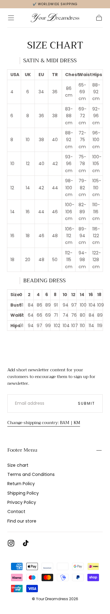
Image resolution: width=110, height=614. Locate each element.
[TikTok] (25, 543)
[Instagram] (11, 543)
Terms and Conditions (31, 474)
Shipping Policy (23, 493)
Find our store (21, 521)
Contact (16, 511)
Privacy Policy (21, 502)
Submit (86, 403)
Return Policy (21, 484)
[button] (11, 17)
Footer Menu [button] (22, 450)
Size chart (17, 465)
